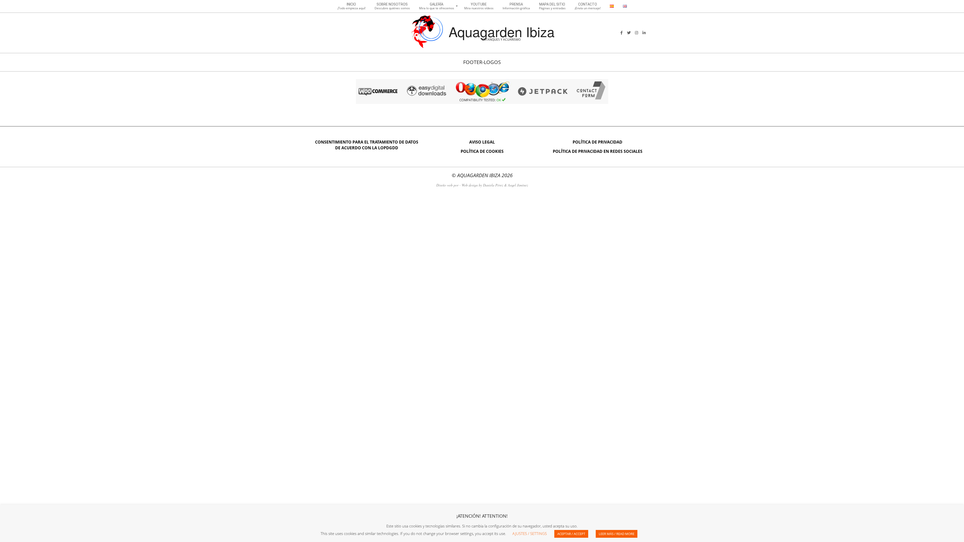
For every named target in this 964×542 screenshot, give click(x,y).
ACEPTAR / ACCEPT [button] (571, 533)
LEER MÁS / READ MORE (616, 533)
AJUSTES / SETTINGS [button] (529, 533)
